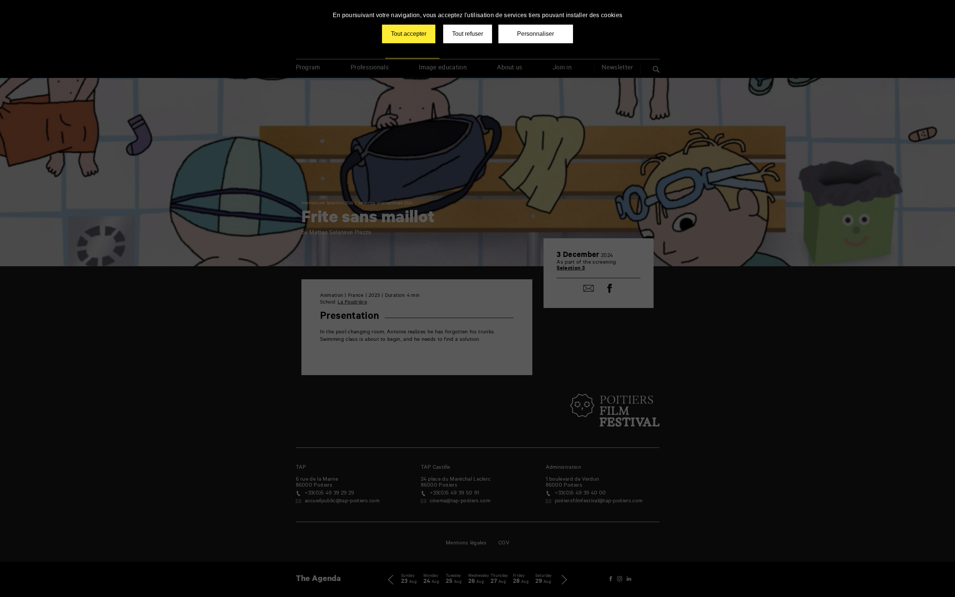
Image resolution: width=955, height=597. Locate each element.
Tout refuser (467, 34)
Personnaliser (535, 34)
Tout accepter (408, 34)
